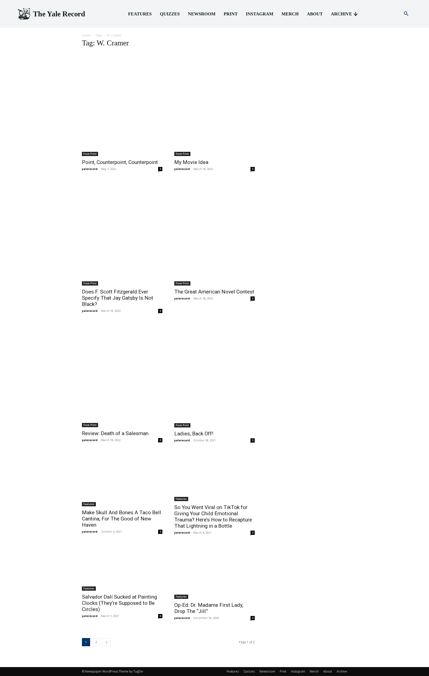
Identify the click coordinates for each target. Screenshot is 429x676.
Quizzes (249, 671)
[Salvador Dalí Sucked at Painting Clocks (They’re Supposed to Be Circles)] (122, 567)
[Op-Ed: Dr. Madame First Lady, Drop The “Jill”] (214, 572)
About (327, 671)
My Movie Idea (191, 162)
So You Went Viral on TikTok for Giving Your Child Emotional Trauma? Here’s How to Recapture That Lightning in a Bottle (213, 516)
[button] (406, 14)
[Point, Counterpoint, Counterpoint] (122, 104)
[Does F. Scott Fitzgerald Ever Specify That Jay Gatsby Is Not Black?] (122, 234)
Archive (342, 671)
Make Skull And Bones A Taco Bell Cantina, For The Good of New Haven (121, 519)
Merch (314, 671)
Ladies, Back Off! (193, 434)
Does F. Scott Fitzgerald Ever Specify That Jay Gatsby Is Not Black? (117, 298)
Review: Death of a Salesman (115, 433)
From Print (90, 154)
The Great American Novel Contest (214, 292)
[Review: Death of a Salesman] (122, 375)
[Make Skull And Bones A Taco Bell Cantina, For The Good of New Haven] (122, 479)
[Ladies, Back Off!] (214, 375)
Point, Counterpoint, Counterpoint (120, 162)
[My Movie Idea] (214, 104)
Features (88, 504)
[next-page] (106, 642)
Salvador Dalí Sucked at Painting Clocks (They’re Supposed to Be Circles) (119, 603)
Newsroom (267, 671)
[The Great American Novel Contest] (214, 234)
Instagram (298, 671)
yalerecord (90, 169)
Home (86, 35)
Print (283, 671)
